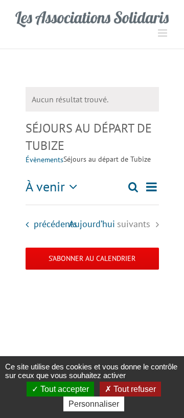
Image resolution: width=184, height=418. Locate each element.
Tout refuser (133, 389)
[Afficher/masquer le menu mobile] (163, 33)
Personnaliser (93, 404)
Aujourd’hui (92, 224)
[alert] (92, 99)
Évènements (44, 159)
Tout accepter (63, 389)
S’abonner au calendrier (92, 258)
